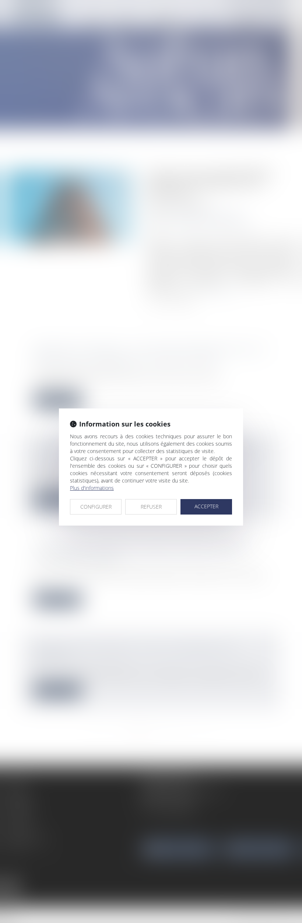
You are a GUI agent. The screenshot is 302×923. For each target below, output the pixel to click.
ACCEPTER (206, 506)
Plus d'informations (92, 487)
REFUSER (151, 506)
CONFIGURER (96, 506)
